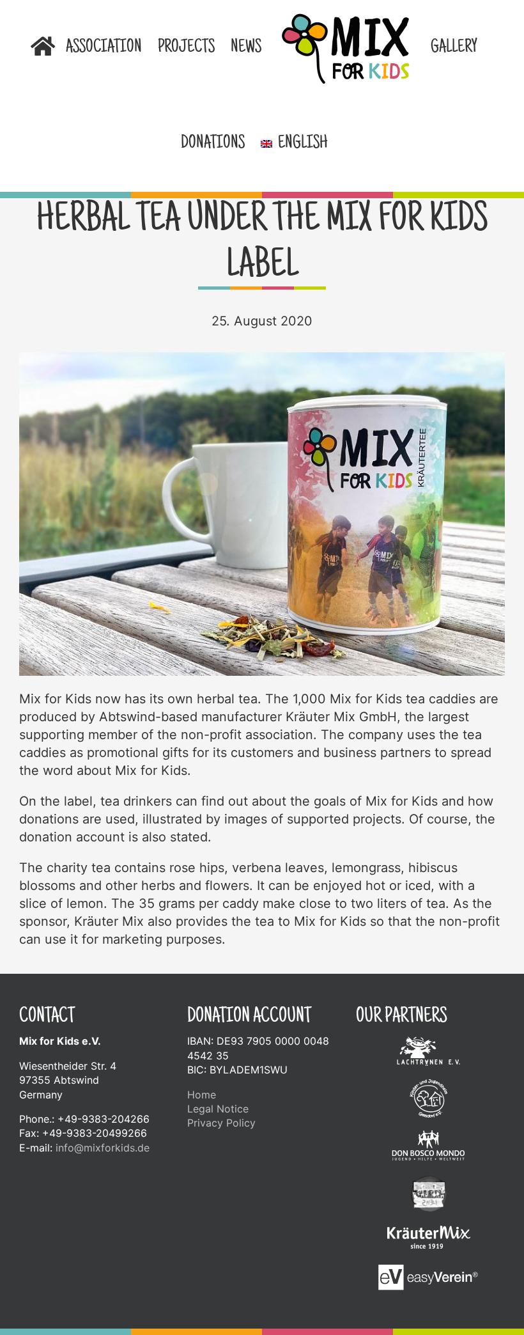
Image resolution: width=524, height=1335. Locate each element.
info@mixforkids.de (103, 1147)
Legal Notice (218, 1108)
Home (201, 1094)
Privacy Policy (221, 1122)
